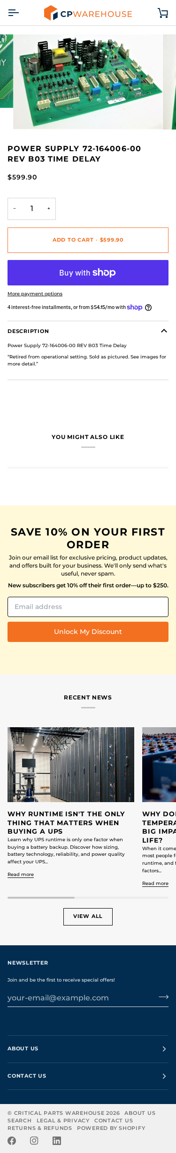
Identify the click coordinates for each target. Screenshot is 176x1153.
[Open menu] (22, 12)
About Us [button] (23, 1049)
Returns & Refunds (40, 1128)
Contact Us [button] (27, 1076)
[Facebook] (12, 1141)
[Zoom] (31, 112)
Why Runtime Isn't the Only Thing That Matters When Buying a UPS (66, 822)
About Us (139, 1113)
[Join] (160, 997)
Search (20, 1121)
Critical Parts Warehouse (59, 1113)
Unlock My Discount (88, 631)
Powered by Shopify (111, 1128)
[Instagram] (34, 1141)
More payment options (35, 294)
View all (88, 916)
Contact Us (113, 1121)
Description (28, 331)
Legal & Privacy (63, 1121)
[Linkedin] (57, 1141)
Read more (21, 874)
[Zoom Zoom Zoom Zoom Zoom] (88, 82)
